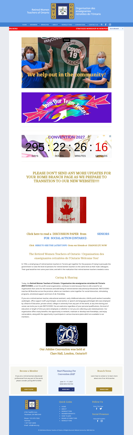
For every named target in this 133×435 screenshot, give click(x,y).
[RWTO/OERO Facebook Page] (97, 421)
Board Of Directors (69, 418)
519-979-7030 (35, 418)
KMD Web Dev (91, 430)
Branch (114, 28)
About (55, 25)
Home (24, 25)
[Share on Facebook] (96, 408)
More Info (66, 389)
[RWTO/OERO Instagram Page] (101, 421)
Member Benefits (68, 414)
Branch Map (104, 389)
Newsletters (67, 25)
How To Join (28, 389)
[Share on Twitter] (100, 408)
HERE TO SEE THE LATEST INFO (51, 245)
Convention (80, 25)
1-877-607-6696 (30, 423)
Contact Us (93, 25)
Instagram (110, 24)
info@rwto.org (34, 425)
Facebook (106, 24)
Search (102, 24)
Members (33, 25)
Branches (45, 25)
